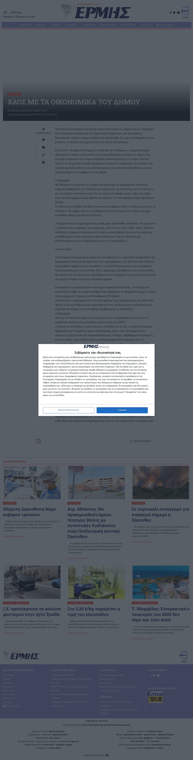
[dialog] (96, 380)
